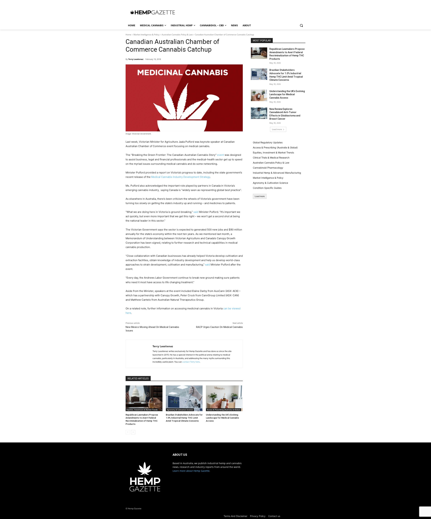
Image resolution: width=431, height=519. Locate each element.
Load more (277, 129)
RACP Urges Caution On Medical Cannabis (219, 327)
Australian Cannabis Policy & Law (177, 34)
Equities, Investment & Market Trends (142, 409)
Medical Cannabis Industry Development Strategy (180, 176)
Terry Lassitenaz (135, 59)
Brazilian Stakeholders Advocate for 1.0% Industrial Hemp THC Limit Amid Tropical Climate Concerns (184, 418)
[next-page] (133, 432)
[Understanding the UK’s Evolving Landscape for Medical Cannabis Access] (224, 398)
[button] (301, 25)
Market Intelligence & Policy (146, 34)
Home (128, 34)
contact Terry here (191, 362)
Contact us (274, 516)
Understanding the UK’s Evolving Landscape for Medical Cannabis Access (222, 418)
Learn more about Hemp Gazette (191, 470)
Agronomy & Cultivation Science (180, 409)
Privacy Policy (258, 516)
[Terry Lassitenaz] (139, 353)
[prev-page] (128, 432)
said (195, 211)
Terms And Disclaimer (235, 516)
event (220, 154)
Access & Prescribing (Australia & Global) (223, 409)
